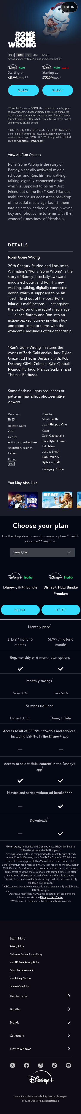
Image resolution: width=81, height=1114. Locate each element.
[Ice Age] (57, 500)
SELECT (23, 90)
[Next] (73, 499)
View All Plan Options (24, 155)
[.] (12, 1065)
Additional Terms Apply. (30, 140)
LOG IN (69, 7)
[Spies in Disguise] (23, 500)
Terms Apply (14, 846)
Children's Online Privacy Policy (26, 954)
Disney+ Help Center (51, 897)
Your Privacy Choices (20, 978)
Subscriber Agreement (21, 970)
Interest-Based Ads (19, 986)
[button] (40, 996)
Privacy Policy (17, 946)
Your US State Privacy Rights (24, 962)
